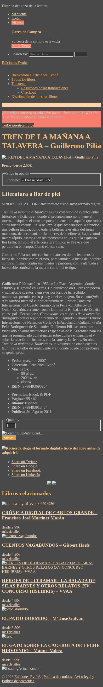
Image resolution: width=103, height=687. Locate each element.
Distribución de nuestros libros (34, 97)
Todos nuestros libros (18, 125)
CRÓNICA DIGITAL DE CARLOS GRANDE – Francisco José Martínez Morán (49, 515)
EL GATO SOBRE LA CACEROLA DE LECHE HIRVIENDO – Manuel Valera (51, 648)
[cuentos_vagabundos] (19, 536)
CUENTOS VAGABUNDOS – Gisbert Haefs (46, 545)
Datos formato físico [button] (53, 204)
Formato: (13, 180)
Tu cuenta (18, 84)
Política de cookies (58, 677)
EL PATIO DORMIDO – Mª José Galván (43, 618)
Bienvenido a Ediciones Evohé (34, 75)
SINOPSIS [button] (10, 204)
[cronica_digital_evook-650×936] (28, 504)
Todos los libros (23, 79)
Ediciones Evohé (15, 63)
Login (16, 18)
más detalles (11, 531)
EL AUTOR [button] (28, 204)
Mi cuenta (19, 14)
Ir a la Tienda (21, 46)
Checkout (28, 92)
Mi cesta (17, 23)
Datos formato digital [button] (84, 204)
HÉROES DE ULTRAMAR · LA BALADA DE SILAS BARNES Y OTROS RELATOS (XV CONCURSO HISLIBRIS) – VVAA (48, 586)
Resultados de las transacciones (44, 88)
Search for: (19, 54)
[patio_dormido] (15, 609)
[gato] (7, 636)
